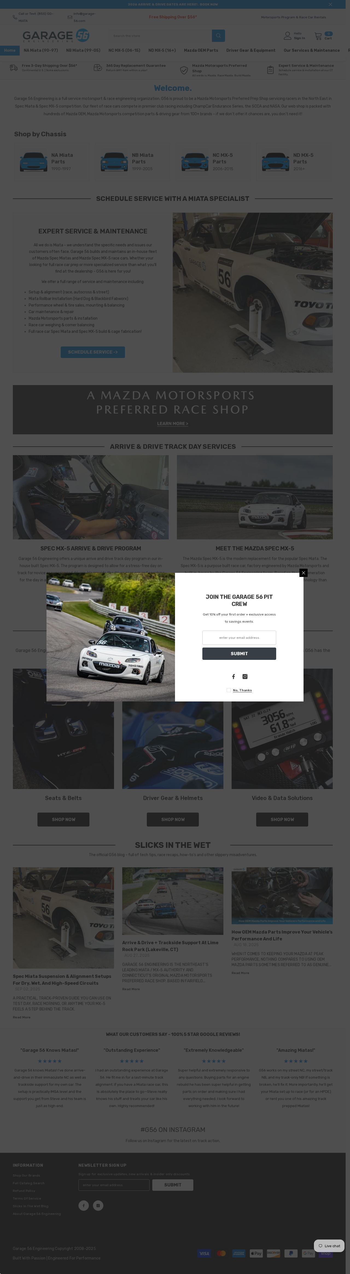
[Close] (303, 573)
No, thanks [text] (242, 690)
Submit (239, 653)
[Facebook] (233, 676)
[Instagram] (245, 676)
